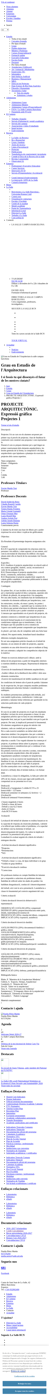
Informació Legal (18, 211)
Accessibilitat (11, 1327)
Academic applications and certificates (22, 1123)
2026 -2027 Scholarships (16, 1228)
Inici (8, 386)
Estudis (9, 36)
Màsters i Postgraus (19, 51)
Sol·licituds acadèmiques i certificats (21, 1183)
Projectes (15, 149)
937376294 (5, 1254)
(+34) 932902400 (12, 1289)
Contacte (10, 220)
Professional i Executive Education (25, 166)
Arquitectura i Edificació (21, 67)
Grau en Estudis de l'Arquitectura (20, 393)
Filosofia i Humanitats (20, 88)
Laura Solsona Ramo (9, 523)
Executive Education (20, 58)
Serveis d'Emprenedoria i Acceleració (26, 173)
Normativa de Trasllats (15, 1181)
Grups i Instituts (18, 142)
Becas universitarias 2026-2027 (19, 1233)
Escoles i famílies (13, 18)
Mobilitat (10, 1176)
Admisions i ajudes (24, 95)
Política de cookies (18, 1371)
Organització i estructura (21, 199)
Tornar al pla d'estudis (10, 425)
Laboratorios (11, 1203)
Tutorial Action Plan (14, 1108)
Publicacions (16, 152)
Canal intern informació (16, 1330)
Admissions (11, 98)
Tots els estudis (23, 93)
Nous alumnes (12, 6)
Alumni (9, 11)
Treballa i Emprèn (18, 119)
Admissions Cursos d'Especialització (26, 107)
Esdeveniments (17, 131)
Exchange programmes (15, 1116)
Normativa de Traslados (16, 1151)
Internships (10, 1113)
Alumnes (10, 9)
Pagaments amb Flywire (21, 112)
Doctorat (15, 62)
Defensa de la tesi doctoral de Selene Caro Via (20, 1044)
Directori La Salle (18, 213)
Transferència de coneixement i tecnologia (28, 154)
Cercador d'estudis (19, 41)
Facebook (5, 1273)
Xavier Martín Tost (9, 488)
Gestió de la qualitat (19, 203)
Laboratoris (11, 1213)
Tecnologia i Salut (18, 91)
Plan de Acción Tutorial (16, 1139)
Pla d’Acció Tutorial (14, 1169)
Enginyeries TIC (18, 72)
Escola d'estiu (17, 60)
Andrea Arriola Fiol (9, 518)
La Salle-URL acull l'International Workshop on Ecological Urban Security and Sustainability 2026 (22, 1082)
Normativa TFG (13, 1136)
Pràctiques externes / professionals (20, 1174)
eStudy (9, 1199)
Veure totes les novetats (10, 1086)
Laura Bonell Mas (8, 516)
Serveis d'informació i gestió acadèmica (27, 121)
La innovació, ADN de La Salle (24, 180)
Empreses (10, 14)
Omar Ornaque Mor (9, 513)
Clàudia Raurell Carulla (11, 504)
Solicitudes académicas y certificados (21, 1153)
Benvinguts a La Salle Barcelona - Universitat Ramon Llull (25, 193)
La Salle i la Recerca (19, 138)
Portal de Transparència (21, 208)
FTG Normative (13, 1106)
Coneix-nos (16, 196)
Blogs (8, 185)
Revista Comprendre (19, 159)
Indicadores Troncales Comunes (19, 1127)
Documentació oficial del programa (20, 1162)
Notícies (14, 350)
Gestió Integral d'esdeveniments (24, 178)
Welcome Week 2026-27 (11, 1034)
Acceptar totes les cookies (24, 1391)
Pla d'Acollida (12, 1172)
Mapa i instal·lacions (14, 1325)
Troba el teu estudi (19, 39)
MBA (13, 81)
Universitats (11, 16)
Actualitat (10, 345)
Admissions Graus (19, 102)
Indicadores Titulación (15, 1129)
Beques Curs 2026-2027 (16, 1238)
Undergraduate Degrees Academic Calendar (24, 1104)
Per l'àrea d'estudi (18, 65)
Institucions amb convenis (17, 1179)
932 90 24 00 (16, 281)
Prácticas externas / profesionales (19, 1144)
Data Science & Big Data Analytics (26, 86)
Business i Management (21, 79)
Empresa (9, 163)
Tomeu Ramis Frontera (10, 509)
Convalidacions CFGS (15, 1240)
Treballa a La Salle (19, 215)
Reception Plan (12, 1111)
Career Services (17, 168)
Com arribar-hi (17, 218)
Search (9, 25)
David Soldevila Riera (10, 502)
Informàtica (16, 74)
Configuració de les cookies (24, 1376)
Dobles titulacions (18, 48)
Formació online (18, 55)
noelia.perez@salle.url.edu (12, 1256)
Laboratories (11, 1194)
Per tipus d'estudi (18, 43)
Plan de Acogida (13, 1141)
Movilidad (10, 1146)
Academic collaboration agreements (21, 1118)
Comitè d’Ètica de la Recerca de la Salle (28, 156)
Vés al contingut (8, 2)
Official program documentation (19, 1101)
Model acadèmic (18, 206)
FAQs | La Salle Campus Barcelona (26, 109)
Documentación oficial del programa (21, 1132)
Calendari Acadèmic (14, 1164)
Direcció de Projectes (20, 83)
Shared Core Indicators (15, 1097)
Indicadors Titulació (14, 1160)
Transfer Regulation (14, 1120)
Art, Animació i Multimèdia (22, 69)
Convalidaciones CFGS (16, 1235)
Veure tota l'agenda (9, 1048)
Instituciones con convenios (17, 1148)
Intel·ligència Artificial (20, 76)
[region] (24, 1371)
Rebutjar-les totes (24, 1384)
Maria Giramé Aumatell (11, 511)
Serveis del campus (19, 123)
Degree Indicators (13, 1099)
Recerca (9, 133)
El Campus (10, 114)
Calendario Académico (15, 1134)
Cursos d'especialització (21, 53)
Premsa (9, 21)
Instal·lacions (16, 128)
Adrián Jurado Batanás (10, 520)
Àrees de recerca (18, 145)
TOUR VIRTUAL (19, 340)
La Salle (9, 187)
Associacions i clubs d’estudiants (25, 126)
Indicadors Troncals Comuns (18, 1157)
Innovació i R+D (18, 171)
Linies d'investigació (19, 147)
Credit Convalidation (15, 1231)
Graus (13, 46)
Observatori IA (17, 161)
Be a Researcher (18, 140)
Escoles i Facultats (19, 201)
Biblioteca (10, 1197)
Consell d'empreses (19, 182)
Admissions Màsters (19, 105)
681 (3, 1267)
